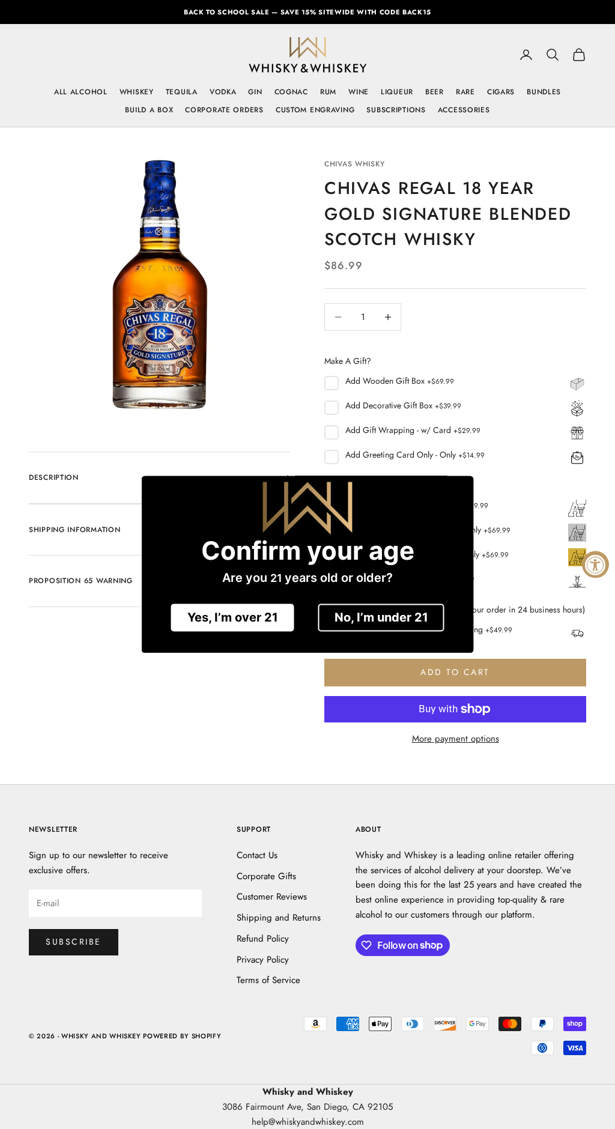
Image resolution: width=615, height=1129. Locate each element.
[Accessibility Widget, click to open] (595, 564)
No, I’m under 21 (381, 618)
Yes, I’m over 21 (232, 618)
